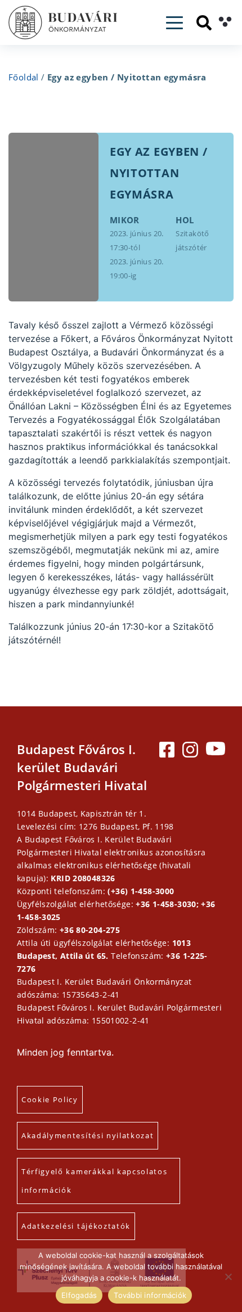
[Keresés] (204, 23)
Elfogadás (79, 1295)
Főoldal (23, 77)
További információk (150, 1295)
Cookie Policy (49, 1099)
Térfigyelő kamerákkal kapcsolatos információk (94, 1180)
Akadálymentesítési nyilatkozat (87, 1135)
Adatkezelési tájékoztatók (76, 1226)
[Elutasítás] (228, 1276)
